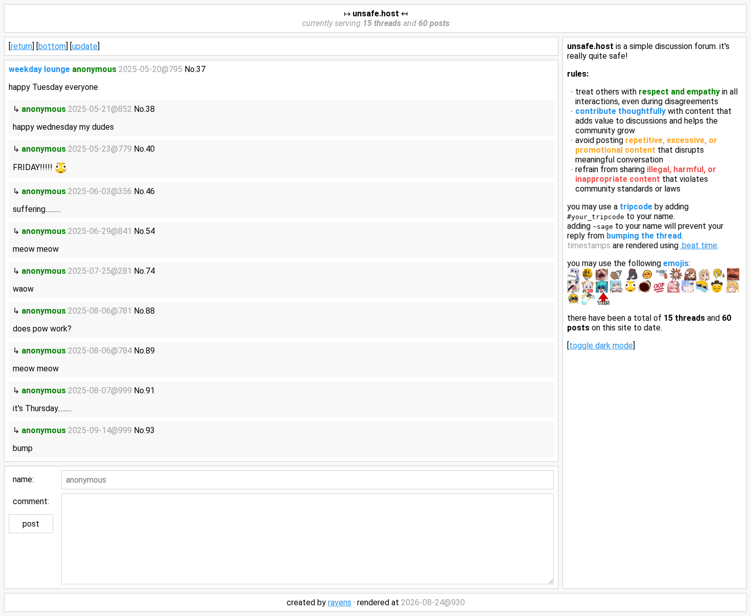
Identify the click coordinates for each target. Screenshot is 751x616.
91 (150, 390)
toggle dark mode (601, 345)
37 (200, 69)
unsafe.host (376, 13)
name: (23, 479)
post (30, 524)
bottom (52, 46)
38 (150, 109)
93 (150, 430)
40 (150, 149)
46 (150, 191)
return (21, 46)
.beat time (698, 245)
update (85, 46)
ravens (339, 602)
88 (150, 311)
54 (150, 231)
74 (150, 271)
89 (150, 351)
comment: (31, 501)
